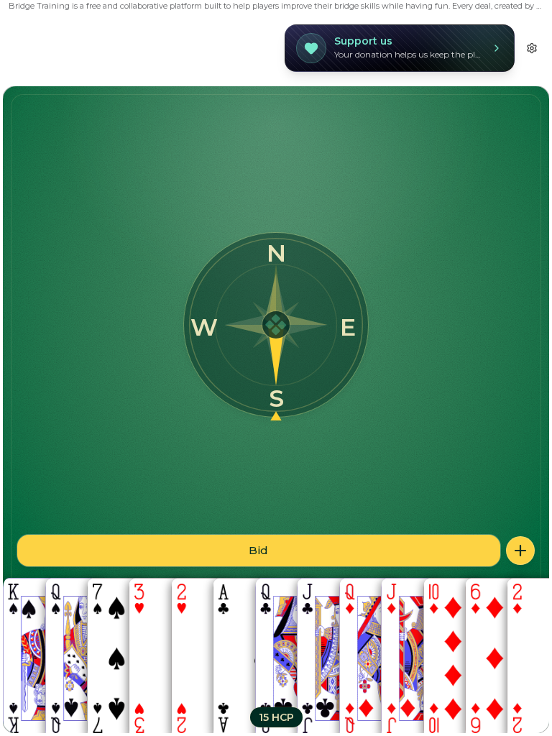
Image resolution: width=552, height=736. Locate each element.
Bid (258, 550)
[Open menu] (520, 550)
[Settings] (531, 48)
